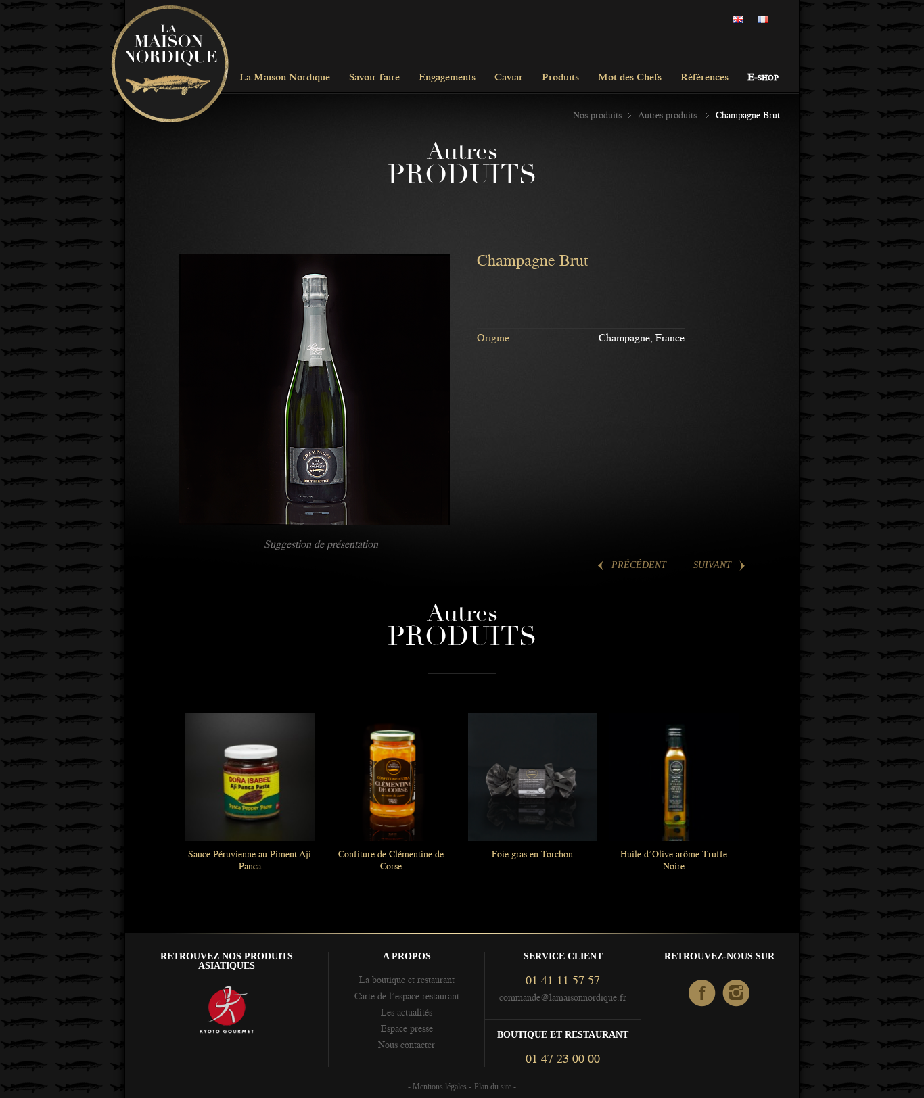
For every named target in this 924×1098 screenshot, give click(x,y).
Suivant (712, 565)
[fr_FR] (766, 20)
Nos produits (597, 115)
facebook (702, 993)
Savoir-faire (374, 78)
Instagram (737, 993)
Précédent (638, 565)
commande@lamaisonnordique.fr (562, 997)
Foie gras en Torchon (532, 854)
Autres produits (668, 115)
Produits (560, 78)
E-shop (763, 78)
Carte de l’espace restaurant (406, 995)
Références (704, 78)
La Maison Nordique (284, 78)
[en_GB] (741, 20)
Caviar (508, 78)
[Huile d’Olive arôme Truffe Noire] (673, 777)
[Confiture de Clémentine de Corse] (391, 777)
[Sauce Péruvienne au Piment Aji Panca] (249, 777)
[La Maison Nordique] (169, 64)
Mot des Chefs (630, 78)
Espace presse (407, 1028)
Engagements (447, 78)
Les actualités (406, 1012)
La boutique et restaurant (407, 979)
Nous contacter (406, 1044)
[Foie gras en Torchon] (532, 777)
